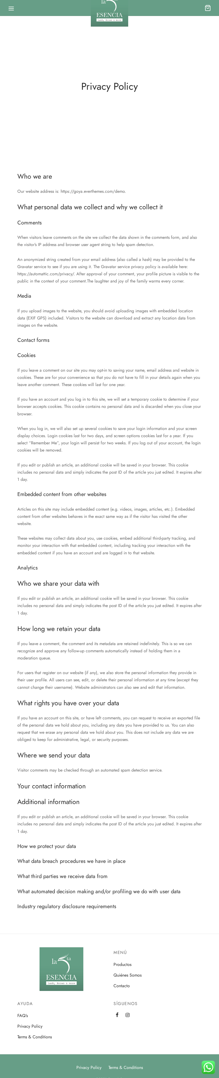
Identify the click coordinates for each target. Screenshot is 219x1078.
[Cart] (208, 8)
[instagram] (127, 1015)
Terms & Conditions (34, 1037)
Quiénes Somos (128, 975)
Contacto (122, 986)
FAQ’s (22, 1016)
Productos (122, 964)
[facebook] (117, 1015)
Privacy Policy (29, 1026)
